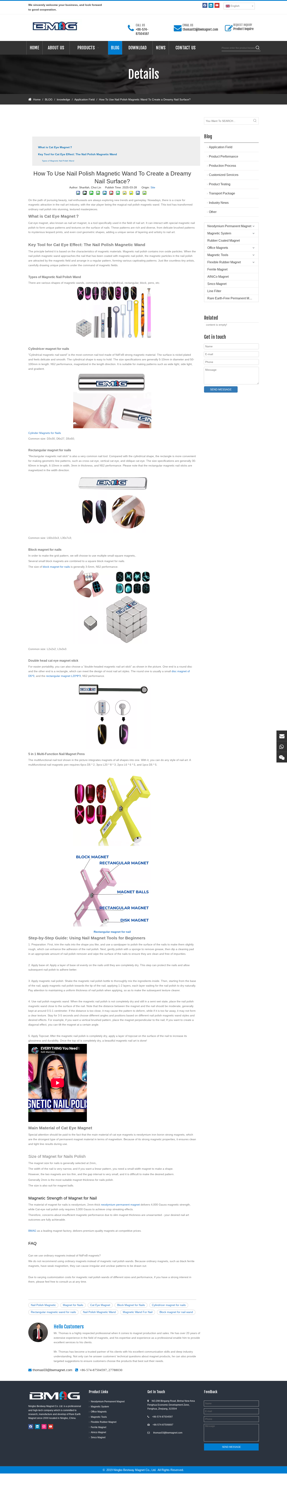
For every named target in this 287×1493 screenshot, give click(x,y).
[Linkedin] (211, 5)
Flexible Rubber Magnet (224, 262)
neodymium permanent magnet (120, 1204)
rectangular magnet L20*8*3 (63, 675)
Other (213, 212)
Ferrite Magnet (217, 269)
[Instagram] (44, 1426)
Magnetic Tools (217, 255)
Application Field (220, 147)
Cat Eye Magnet (100, 1305)
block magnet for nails (56, 566)
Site (153, 187)
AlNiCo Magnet (218, 276)
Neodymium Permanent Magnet (229, 226)
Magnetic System (219, 233)
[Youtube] (217, 5)
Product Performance (223, 156)
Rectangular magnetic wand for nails (53, 1312)
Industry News (219, 202)
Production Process (222, 165)
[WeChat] (281, 757)
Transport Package (222, 193)
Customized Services (223, 174)
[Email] (281, 736)
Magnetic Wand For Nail (137, 1312)
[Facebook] (204, 5)
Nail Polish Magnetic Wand (99, 1312)
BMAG (32, 1230)
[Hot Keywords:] (258, 48)
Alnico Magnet (98, 1432)
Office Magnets (217, 247)
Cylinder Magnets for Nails (44, 432)
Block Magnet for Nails (131, 1305)
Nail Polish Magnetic (43, 1305)
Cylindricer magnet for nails (169, 1305)
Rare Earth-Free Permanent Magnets (232, 298)
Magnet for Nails (73, 1305)
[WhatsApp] (281, 746)
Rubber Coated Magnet (223, 240)
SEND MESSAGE (221, 389)
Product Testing (219, 184)
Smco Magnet (216, 283)
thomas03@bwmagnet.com (200, 29)
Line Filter (214, 291)
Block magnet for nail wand (176, 1312)
